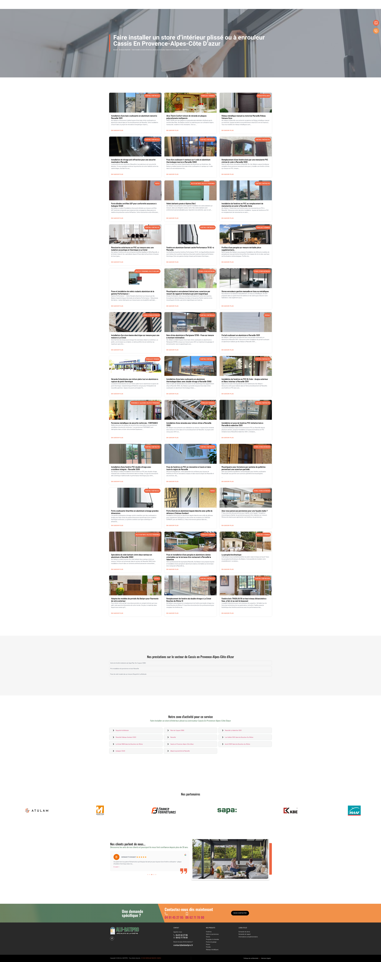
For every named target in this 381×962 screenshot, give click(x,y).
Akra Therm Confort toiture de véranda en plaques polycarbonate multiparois (186, 117)
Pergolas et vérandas (208, 96)
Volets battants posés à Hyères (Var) (180, 203)
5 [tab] (156, 875)
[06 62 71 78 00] (187, 913)
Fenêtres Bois (265, 578)
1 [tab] (148, 875)
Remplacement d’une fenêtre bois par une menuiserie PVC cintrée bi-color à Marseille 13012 (245, 160)
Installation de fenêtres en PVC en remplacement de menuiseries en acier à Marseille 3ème (242, 204)
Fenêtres (148, 96)
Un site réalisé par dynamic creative (151, 958)
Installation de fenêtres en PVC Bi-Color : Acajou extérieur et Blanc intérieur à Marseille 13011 (245, 380)
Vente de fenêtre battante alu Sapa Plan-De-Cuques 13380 (128, 663)
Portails (267, 315)
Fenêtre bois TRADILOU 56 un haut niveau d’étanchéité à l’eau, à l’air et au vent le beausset (244, 599)
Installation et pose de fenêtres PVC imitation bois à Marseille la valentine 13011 (242, 424)
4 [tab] (154, 875)
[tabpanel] (149, 860)
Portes (157, 183)
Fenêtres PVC (266, 139)
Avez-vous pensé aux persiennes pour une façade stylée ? (245, 511)
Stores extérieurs (153, 315)
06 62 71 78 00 (194, 917)
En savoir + (116, 867)
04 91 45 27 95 (174, 917)
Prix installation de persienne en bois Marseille (124, 668)
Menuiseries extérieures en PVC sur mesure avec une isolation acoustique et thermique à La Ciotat (132, 248)
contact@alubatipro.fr (183, 945)
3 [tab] (152, 875)
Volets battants (196, 183)
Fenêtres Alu (155, 96)
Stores (201, 271)
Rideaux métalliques (263, 96)
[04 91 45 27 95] (166, 913)
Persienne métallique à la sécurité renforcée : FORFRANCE (134, 423)
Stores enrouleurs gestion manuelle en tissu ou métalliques (245, 291)
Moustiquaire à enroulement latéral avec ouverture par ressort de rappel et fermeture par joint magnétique (188, 292)
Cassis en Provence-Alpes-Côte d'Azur (211, 656)
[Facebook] (112, 938)
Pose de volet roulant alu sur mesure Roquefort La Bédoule (128, 674)
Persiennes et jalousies (138, 403)
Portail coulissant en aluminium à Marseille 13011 (241, 335)
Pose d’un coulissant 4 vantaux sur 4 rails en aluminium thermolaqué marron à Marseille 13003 (188, 160)
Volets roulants (154, 271)
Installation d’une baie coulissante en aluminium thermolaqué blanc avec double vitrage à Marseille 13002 (188, 380)
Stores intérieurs (209, 271)
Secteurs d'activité (124, 50)
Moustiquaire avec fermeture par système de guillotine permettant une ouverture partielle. (244, 468)
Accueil (115, 50)
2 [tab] (150, 875)
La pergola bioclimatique (231, 554)
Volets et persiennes (208, 183)
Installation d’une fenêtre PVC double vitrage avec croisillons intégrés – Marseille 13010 (131, 468)
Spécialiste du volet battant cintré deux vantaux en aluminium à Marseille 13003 (131, 555)
